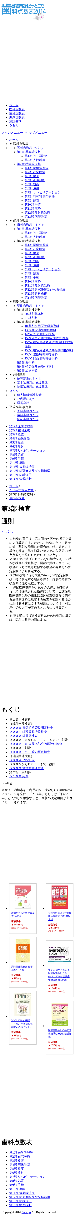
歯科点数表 (17, 113)
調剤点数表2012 (27, 419)
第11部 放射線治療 (37, 285)
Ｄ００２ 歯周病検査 (23, 735)
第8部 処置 (32, 273)
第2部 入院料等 (35, 160)
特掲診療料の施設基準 (32, 386)
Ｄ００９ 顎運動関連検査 (26, 768)
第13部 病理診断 (36, 216)
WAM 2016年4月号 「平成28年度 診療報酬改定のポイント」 (22, 1023)
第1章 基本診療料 (29, 151)
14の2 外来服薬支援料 (40, 334)
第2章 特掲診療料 (29, 164)
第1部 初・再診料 (36, 156)
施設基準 (15, 121)
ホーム (13, 105)
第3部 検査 (32, 176)
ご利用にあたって (29, 399)
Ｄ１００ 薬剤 (18, 776)
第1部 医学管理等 (36, 168)
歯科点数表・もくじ (31, 224)
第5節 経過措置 (27, 370)
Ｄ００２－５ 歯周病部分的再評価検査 (35, 744)
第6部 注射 (32, 188)
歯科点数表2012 (27, 415)
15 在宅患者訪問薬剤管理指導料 (46, 338)
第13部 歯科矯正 (36, 293)
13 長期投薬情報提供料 (40, 330)
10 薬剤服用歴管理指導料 (42, 326)
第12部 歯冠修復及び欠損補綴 (45, 289)
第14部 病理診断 (36, 297)
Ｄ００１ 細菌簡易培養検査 (28, 731)
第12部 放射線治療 (37, 212)
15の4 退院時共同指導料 (41, 354)
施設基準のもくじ (29, 378)
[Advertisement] (37, 62)
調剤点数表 (17, 117)
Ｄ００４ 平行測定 (22, 760)
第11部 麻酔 (33, 208)
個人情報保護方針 (29, 394)
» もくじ (7, 531)
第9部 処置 (32, 200)
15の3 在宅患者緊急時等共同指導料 (49, 350)
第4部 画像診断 (35, 180)
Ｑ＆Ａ (13, 125)
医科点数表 (17, 109)
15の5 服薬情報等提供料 (41, 358)
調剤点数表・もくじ (31, 305)
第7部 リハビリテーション (43, 192)
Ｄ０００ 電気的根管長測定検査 (31, 727)
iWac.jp (26, 1212)
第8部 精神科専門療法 (40, 196)
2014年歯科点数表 (21, 490)
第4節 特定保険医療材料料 (35, 366)
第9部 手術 (32, 277)
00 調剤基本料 (34, 313)
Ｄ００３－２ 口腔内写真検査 (29, 752)
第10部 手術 (33, 204)
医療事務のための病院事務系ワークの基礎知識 (59, 1033)
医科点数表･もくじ (30, 147)
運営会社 (23, 403)
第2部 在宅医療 (35, 172)
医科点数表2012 (27, 411)
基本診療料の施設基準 (32, 382)
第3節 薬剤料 (26, 362)
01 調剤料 (31, 318)
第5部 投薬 (32, 184)
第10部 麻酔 (33, 281)
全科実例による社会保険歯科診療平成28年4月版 (59, 916)
